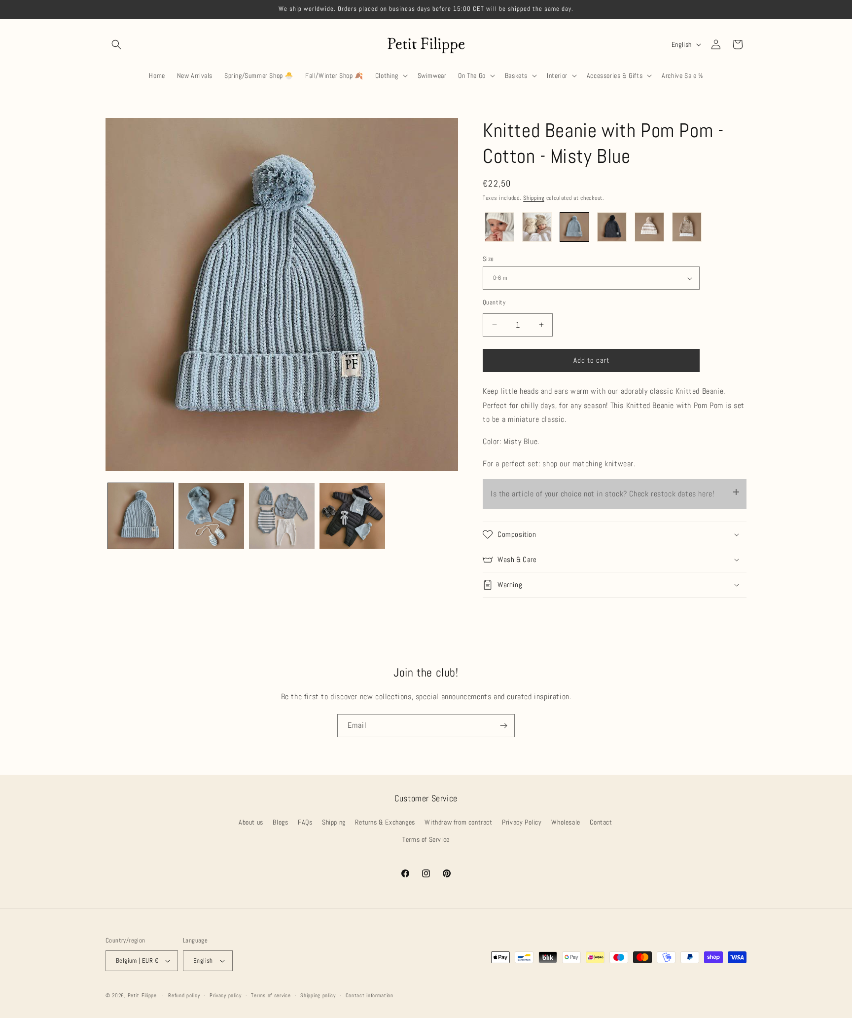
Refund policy (184, 995)
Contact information (369, 995)
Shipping (533, 198)
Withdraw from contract (458, 822)
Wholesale (565, 822)
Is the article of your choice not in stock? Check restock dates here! (602, 494)
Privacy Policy (521, 822)
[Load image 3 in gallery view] (282, 516)
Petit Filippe (142, 995)
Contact (601, 822)
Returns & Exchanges (385, 822)
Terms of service (270, 995)
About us (251, 822)
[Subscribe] (503, 725)
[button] (116, 44)
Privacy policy (226, 995)
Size (488, 259)
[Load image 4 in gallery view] (352, 516)
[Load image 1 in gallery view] (141, 516)
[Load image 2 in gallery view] (211, 516)
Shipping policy (318, 995)
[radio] (499, 227)
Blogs (280, 822)
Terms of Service (426, 839)
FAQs (305, 822)
